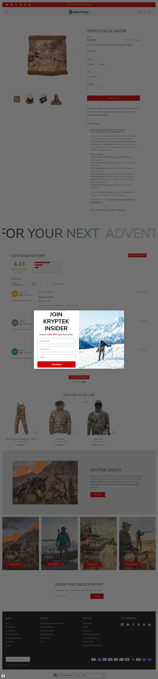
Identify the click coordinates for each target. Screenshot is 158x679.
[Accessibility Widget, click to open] (3, 675)
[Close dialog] (121, 313)
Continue (56, 364)
